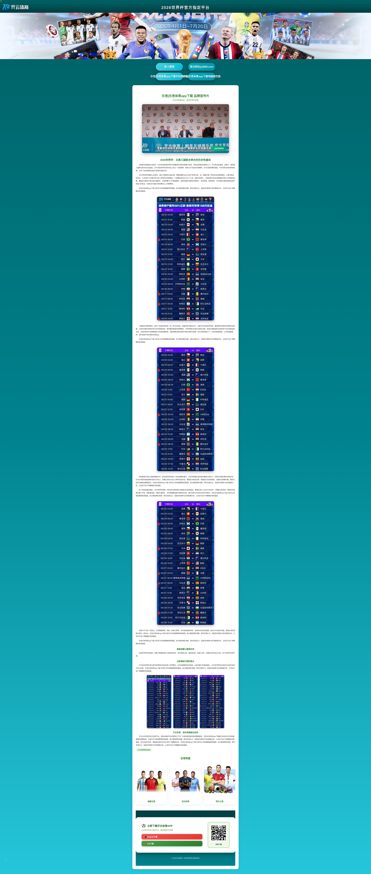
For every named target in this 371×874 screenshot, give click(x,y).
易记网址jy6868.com (201, 66)
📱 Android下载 (151, 837)
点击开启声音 (219, 148)
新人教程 (169, 66)
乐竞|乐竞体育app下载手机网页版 (169, 76)
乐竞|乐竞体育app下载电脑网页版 (201, 76)
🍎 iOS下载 (149, 844)
